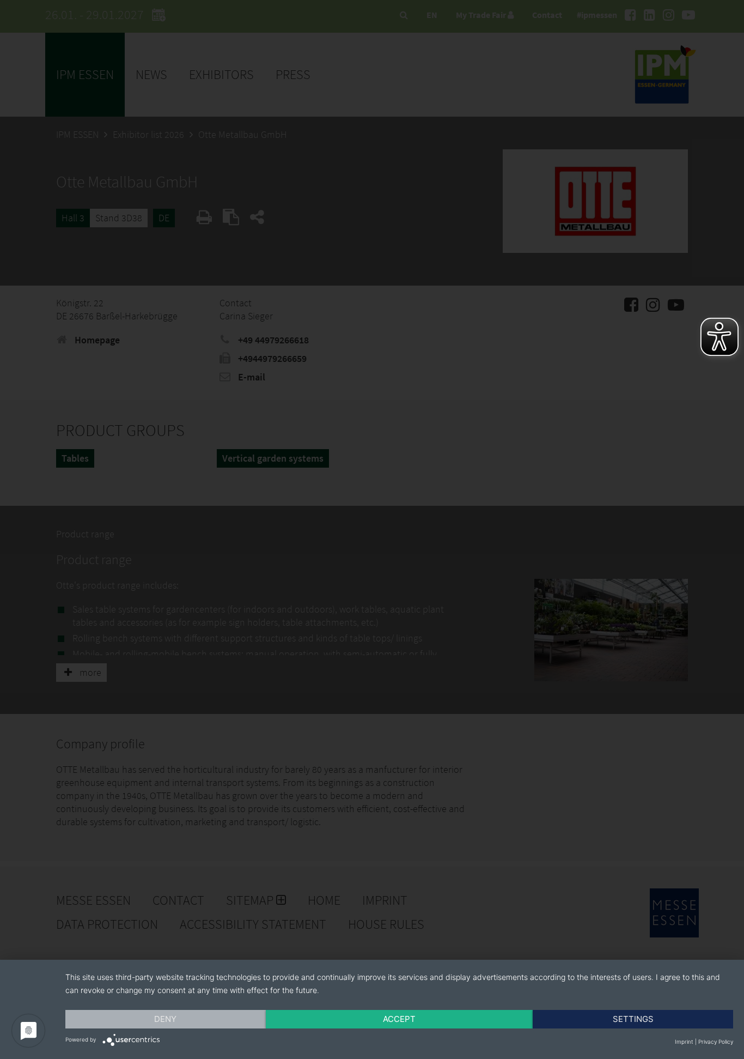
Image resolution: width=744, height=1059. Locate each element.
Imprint (684, 1041)
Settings (633, 1019)
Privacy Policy (715, 1041)
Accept (399, 1019)
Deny (165, 1019)
